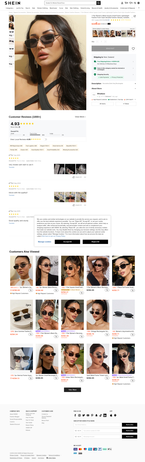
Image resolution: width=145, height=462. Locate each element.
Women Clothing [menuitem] (42, 8)
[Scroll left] (136, 8)
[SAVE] (133, 48)
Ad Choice (41, 458)
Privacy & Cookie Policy (27, 455)
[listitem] (95, 33)
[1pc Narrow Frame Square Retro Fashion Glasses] (21, 359)
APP (111, 411)
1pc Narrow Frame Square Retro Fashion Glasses (22, 375)
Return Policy (30, 425)
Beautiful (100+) (71, 146)
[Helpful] (73, 177)
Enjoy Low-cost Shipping (30, 414)
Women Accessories (33, 12)
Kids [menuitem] (66, 8)
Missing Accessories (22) (70, 149)
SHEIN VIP (29, 427)
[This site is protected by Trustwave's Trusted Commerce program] (75, 453)
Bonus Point (45, 420)
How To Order (30, 417)
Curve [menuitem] (61, 8)
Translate (11, 167)
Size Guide (29, 422)
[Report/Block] (85, 177)
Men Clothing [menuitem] (74, 8)
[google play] (115, 416)
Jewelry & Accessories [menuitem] (111, 8)
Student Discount (15, 424)
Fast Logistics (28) (31, 146)
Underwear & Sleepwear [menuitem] (128, 8)
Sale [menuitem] (33, 8)
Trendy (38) (13, 149)
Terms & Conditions (54, 455)
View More (73, 390)
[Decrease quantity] (97, 41)
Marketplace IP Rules (16, 458)
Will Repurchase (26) (16, 146)
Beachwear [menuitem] (53, 8)
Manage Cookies (41, 455)
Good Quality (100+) (37, 149)
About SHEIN (14, 414)
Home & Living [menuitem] (85, 8)
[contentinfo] (105, 449)
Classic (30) (24, 149)
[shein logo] (12, 3)
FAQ (43, 423)
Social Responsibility (16, 419)
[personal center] (122, 3)
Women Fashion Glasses (72, 12)
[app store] (111, 416)
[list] (91, 415)
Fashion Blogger (14, 416)
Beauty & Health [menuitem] (97, 8)
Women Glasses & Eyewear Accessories (52, 12)
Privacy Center (14, 455)
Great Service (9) (58, 146)
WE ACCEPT (77, 445)
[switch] (45, 139)
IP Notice (27, 458)
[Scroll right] (139, 8)
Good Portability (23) (53, 149)
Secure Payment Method (46, 417)
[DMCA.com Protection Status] (80, 453)
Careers (12, 422)
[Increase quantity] (105, 41)
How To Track (30, 420)
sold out (110, 48)
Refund (28, 430)
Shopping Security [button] (103, 74)
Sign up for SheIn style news (84, 421)
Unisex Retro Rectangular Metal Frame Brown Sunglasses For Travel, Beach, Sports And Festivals (73, 377)
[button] (135, 3)
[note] (19, 293)
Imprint (34, 458)
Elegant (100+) (44, 146)
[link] (126, 3)
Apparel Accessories (20, 12)
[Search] (98, 3)
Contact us (45, 414)
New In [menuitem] (28, 8)
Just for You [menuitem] (19, 8)
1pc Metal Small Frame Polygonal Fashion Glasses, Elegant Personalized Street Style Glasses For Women (124, 377)
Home (10, 12)
